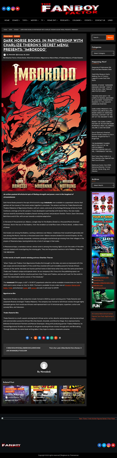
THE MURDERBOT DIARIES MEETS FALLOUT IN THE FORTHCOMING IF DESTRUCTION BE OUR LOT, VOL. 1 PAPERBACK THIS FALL (102, 147)
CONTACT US (100, 20)
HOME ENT (52, 20)
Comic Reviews (11, 389)
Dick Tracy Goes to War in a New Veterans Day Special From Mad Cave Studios (103, 158)
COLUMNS (77, 20)
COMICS (15, 20)
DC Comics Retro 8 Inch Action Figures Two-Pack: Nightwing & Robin (103, 316)
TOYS (24, 20)
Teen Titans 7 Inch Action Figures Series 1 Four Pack (97, 419)
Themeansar (74, 455)
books (25, 288)
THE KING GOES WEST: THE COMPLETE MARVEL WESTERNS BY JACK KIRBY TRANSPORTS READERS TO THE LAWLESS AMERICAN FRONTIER (103, 100)
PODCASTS (64, 20)
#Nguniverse (45, 58)
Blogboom (64, 455)
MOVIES (34, 20)
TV (42, 20)
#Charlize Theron (11, 58)
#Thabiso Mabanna (65, 58)
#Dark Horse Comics (33, 58)
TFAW (10, 288)
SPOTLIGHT (10, 391)
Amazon (68, 285)
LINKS (110, 20)
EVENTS (88, 20)
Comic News (8, 36)
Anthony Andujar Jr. (14, 397)
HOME (7, 20)
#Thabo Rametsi (77, 58)
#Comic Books (21, 58)
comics (34, 288)
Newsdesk (12, 54)
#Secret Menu (54, 58)
